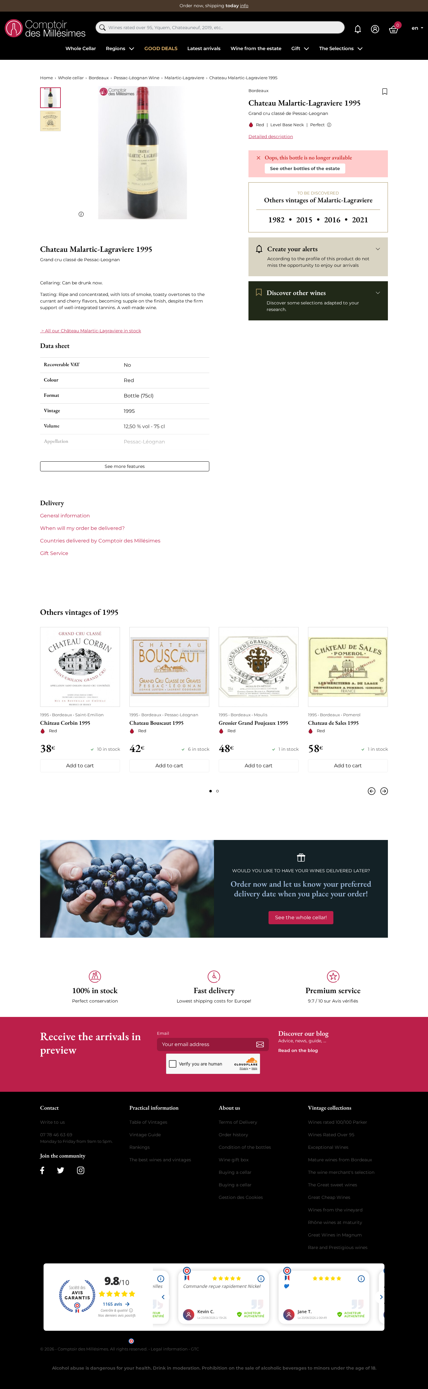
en (416, 28)
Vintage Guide (145, 1135)
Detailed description (270, 136)
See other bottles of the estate (305, 168)
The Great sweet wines (332, 1185)
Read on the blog (298, 1050)
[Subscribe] (260, 1044)
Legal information (169, 1348)
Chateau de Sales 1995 (333, 722)
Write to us (52, 1122)
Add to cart (80, 766)
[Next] (383, 791)
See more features (125, 466)
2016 (336, 219)
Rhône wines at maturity (335, 1222)
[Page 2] (217, 791)
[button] (328, 125)
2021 (360, 219)
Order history (233, 1135)
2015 (308, 219)
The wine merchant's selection (341, 1172)
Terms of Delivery (238, 1122)
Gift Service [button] (54, 553)
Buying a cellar (235, 1172)
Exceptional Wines (328, 1147)
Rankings (139, 1147)
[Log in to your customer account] (375, 29)
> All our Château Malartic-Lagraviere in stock (90, 331)
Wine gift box (233, 1160)
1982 (281, 219)
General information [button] (65, 516)
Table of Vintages (148, 1122)
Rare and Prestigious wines (338, 1247)
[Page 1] (210, 791)
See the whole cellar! (301, 917)
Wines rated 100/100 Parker (337, 1122)
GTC (195, 1348)
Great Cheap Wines (329, 1197)
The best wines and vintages (160, 1160)
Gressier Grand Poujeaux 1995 (253, 722)
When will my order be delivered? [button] (82, 528)
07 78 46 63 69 (56, 1135)
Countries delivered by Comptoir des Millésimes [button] (100, 541)
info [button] (244, 5)
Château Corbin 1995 (65, 722)
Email (163, 1033)
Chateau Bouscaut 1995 (156, 722)
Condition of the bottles (245, 1147)
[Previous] (373, 791)
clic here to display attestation (270, 1340)
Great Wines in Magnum (335, 1235)
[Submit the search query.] (102, 27)
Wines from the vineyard (335, 1210)
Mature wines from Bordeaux (340, 1160)
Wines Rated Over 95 (331, 1135)
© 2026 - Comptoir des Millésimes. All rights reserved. (94, 1348)
